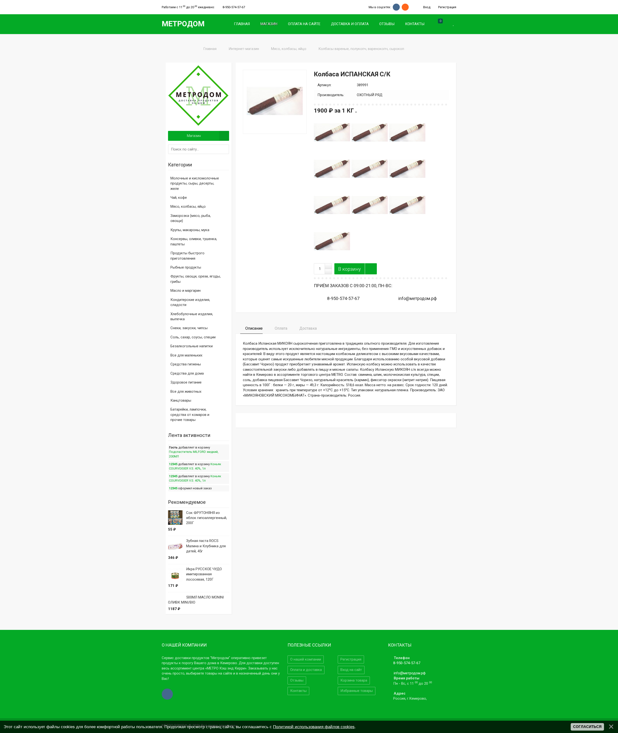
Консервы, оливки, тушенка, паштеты (193, 241)
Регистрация (446, 7)
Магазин (194, 136)
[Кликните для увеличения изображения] (275, 102)
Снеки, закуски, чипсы (189, 328)
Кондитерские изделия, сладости (190, 302)
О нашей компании (305, 659)
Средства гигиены (185, 364)
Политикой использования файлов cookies (314, 727)
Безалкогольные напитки (191, 346)
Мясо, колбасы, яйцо (188, 206)
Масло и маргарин (185, 290)
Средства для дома (187, 373)
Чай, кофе (178, 197)
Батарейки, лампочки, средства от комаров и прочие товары (189, 414)
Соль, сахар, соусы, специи (193, 337)
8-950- (234, 7)
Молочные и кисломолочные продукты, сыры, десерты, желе (194, 183)
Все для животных (185, 391)
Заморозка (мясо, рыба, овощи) (190, 218)
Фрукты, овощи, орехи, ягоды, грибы (195, 279)
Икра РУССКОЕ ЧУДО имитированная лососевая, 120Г (204, 574)
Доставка (307, 328)
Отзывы (296, 680)
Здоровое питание (186, 382)
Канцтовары (180, 400)
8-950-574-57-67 (406, 663)
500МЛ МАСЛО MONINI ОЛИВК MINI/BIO (196, 600)
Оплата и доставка (306, 670)
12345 (173, 464)
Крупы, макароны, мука (189, 230)
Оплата (280, 328)
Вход (426, 7)
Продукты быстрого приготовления (187, 255)
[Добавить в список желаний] (371, 268)
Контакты (298, 691)
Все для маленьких (186, 355)
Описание (253, 328)
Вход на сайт (351, 670)
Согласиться (587, 727)
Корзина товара (353, 680)
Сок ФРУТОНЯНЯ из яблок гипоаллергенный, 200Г (206, 518)
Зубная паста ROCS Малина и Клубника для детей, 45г (206, 546)
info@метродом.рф (410, 673)
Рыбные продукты (185, 267)
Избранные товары (356, 691)
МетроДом (183, 23)
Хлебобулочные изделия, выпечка (191, 316)
